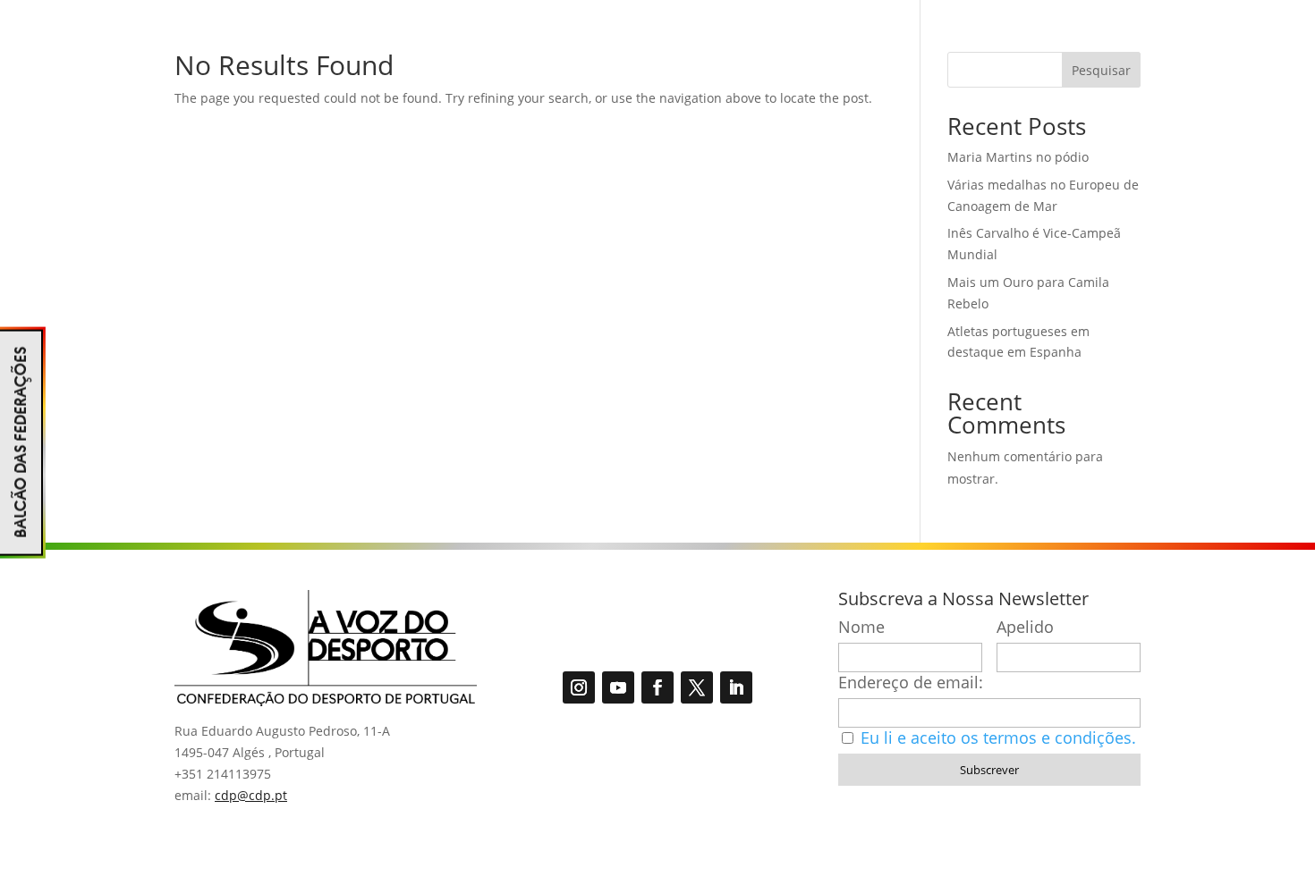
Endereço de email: (910, 682)
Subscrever (989, 770)
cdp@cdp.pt (251, 795)
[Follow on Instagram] (579, 687)
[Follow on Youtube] (618, 687)
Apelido (1025, 627)
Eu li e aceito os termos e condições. (998, 737)
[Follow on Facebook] (657, 687)
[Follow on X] (697, 687)
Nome (861, 627)
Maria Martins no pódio (1018, 156)
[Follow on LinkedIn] (736, 687)
